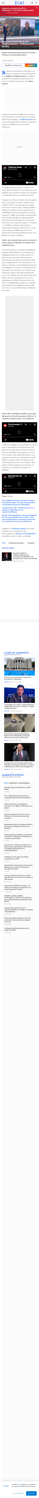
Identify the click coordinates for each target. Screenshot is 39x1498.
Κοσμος (6, 681)
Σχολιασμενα (24, 783)
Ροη (6, 783)
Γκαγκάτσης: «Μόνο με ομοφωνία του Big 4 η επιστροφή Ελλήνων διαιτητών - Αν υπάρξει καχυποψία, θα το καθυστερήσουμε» (18, 847)
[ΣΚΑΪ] (19, 3)
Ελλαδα (6, 740)
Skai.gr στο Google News (26, 533)
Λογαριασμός (36, 3)
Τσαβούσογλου (26, 119)
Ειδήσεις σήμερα (19, 528)
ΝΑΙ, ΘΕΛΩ (31, 1493)
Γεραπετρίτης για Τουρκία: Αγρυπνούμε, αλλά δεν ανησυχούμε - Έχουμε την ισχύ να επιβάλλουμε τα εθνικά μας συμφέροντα (19, 764)
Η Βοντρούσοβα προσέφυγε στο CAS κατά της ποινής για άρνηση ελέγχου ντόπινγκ (17, 920)
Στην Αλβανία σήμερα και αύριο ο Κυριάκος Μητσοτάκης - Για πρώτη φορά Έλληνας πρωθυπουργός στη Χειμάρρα (18, 502)
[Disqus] (19, 592)
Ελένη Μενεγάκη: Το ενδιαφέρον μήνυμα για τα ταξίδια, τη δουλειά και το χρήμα (18, 806)
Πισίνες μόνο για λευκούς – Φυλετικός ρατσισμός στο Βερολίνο (17, 678)
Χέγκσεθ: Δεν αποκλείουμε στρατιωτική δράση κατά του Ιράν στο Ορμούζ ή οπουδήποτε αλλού (18, 867)
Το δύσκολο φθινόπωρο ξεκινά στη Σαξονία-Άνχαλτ (16, 929)
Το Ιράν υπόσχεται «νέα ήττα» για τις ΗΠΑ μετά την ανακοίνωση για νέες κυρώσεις (17, 816)
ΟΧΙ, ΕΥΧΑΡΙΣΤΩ (18, 1493)
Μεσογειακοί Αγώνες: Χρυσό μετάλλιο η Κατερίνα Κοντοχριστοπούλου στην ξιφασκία (18, 826)
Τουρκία (31, 543)
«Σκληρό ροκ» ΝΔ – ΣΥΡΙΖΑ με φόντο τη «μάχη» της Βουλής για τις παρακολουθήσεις (18, 510)
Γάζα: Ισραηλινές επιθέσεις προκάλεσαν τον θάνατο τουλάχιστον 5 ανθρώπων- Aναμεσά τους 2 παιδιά (18, 836)
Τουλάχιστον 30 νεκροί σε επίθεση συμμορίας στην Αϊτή (16, 858)
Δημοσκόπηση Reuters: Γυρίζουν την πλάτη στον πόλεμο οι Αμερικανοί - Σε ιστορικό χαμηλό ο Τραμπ (17, 887)
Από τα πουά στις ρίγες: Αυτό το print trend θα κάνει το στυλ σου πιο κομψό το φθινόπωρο (18, 877)
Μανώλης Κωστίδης (17, 543)
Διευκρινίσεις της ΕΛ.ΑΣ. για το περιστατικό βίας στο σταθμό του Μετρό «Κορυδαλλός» (18, 909)
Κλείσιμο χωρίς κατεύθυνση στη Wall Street (17, 788)
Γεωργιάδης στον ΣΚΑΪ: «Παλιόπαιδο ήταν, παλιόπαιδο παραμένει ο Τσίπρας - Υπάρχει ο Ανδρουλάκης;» (19, 706)
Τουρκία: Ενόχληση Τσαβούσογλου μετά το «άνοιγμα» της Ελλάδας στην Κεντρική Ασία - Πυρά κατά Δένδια (25, 555)
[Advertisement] (19, 637)
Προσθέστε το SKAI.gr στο (19, 65)
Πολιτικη (7, 711)
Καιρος (4, 12)
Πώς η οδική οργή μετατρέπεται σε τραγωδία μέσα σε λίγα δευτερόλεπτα (17, 796)
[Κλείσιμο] (37, 8)
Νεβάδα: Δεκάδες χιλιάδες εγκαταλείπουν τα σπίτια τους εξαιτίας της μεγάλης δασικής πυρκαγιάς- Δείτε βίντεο (18, 898)
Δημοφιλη (13, 783)
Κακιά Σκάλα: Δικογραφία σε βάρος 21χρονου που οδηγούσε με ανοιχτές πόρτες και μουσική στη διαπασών (17, 735)
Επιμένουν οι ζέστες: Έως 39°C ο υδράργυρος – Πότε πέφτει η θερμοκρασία (18, 9)
